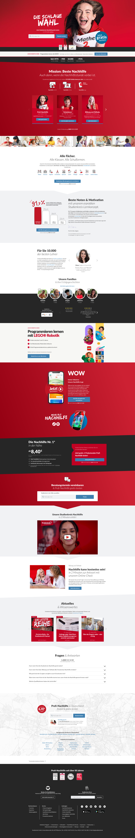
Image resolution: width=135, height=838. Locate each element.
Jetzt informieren (92, 121)
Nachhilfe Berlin (44, 734)
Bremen (60, 742)
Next (106, 109)
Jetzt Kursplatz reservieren (67, 121)
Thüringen (86, 748)
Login (87, 826)
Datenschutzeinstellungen (51, 826)
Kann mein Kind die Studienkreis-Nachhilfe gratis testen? (46, 666)
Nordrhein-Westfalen (74, 744)
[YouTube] (91, 806)
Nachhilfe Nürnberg (90, 734)
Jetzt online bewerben (47, 797)
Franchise (31, 808)
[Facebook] (82, 806)
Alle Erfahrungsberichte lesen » (67, 286)
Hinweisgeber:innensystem (66, 826)
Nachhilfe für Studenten (68, 810)
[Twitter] (86, 806)
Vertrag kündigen (47, 810)
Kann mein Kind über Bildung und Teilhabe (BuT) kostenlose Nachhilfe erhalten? (52, 669)
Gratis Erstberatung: (67, 129)
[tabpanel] (47, 746)
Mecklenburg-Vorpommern (60, 749)
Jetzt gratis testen (42, 119)
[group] (83, 260)
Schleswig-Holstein (86, 746)
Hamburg (60, 744)
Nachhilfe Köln (71, 734)
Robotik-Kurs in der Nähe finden (38, 356)
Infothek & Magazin (44, 824)
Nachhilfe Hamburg (62, 734)
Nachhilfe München (80, 734)
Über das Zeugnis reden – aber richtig (92, 635)
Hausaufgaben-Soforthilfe (68, 814)
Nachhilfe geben (51, 264)
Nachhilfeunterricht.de (72, 824)
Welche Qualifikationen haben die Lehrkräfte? (42, 681)
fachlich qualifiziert (57, 258)
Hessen (60, 746)
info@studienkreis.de (98, 830)
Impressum (82, 824)
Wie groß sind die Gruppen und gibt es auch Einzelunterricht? (47, 673)
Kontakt (82, 826)
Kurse (63, 818)
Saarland (74, 748)
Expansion (31, 810)
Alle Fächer (45, 814)
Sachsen (87, 742)
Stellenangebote (33, 812)
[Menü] (51, 313)
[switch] (50, 315)
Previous (29, 109)
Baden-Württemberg (47, 742)
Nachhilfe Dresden (52, 734)
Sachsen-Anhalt (86, 744)
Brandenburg (47, 748)
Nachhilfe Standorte (67, 808)
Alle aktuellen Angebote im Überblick (36, 761)
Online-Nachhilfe (66, 812)
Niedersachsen (73, 742)
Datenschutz (90, 824)
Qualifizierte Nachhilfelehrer (49, 812)
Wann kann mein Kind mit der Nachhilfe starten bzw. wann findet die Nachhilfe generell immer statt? (59, 677)
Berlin (47, 746)
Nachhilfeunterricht (99, 213)
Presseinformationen (48, 816)
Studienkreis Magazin (78, 613)
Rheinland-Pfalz (73, 746)
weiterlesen (88, 316)
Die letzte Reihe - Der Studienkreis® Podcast (42, 635)
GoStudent (62, 824)
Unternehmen (54, 824)
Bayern (47, 744)
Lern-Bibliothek (66, 816)
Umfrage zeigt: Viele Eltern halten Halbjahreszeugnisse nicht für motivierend (67, 636)
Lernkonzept (78, 216)
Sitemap (76, 826)
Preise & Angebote (47, 808)
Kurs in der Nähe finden (101, 54)
